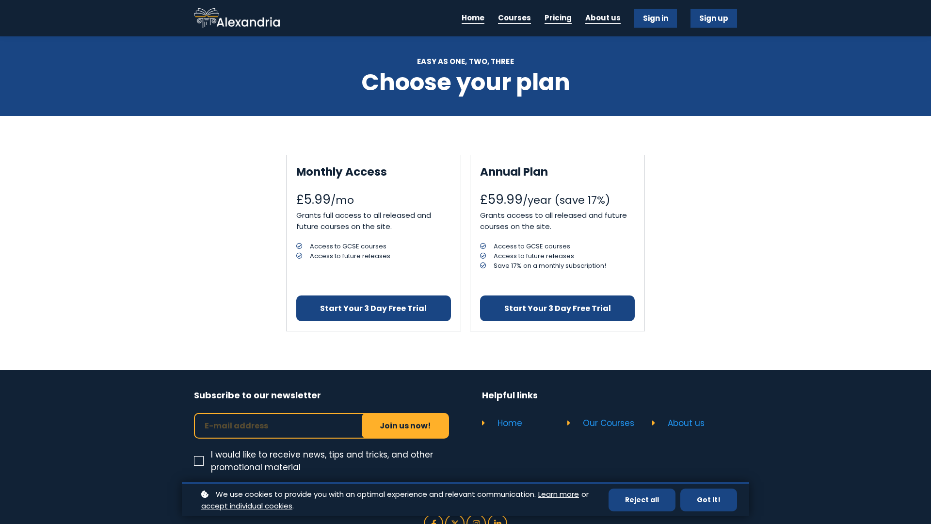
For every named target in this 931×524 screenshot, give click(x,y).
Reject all (642, 500)
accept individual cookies (246, 506)
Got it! (709, 500)
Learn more (558, 494)
